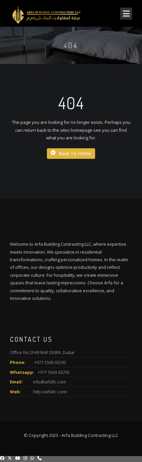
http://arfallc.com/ (50, 392)
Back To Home (75, 153)
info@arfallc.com (49, 382)
